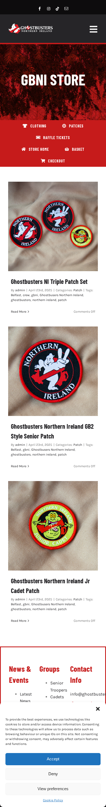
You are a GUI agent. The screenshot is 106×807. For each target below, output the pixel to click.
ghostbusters (21, 300)
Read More (18, 311)
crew (26, 295)
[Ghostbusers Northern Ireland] (53, 226)
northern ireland (44, 300)
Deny (53, 773)
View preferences (53, 788)
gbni (34, 295)
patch (62, 300)
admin (20, 290)
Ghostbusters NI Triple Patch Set (49, 281)
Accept (53, 759)
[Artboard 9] (30, 25)
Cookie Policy (53, 800)
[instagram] (48, 9)
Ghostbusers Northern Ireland (61, 295)
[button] (98, 709)
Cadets (57, 696)
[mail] (66, 9)
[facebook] (40, 9)
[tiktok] (57, 9)
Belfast (16, 295)
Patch (77, 290)
